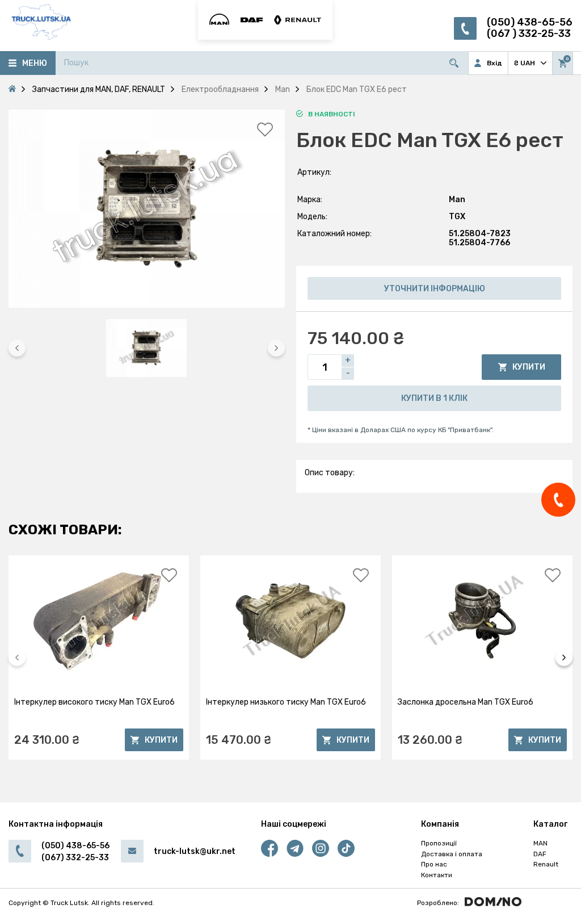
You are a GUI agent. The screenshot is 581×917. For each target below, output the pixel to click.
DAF (539, 854)
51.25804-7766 (479, 243)
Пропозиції (439, 843)
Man (457, 199)
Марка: (309, 199)
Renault (545, 864)
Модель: (312, 216)
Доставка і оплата (451, 854)
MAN (540, 843)
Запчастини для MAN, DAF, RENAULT (98, 89)
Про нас (434, 864)
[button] (17, 348)
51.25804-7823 (480, 233)
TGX (457, 216)
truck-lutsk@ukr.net (194, 851)
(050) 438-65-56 (529, 22)
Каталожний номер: (334, 233)
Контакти (436, 875)
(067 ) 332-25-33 (529, 34)
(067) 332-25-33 (75, 857)
